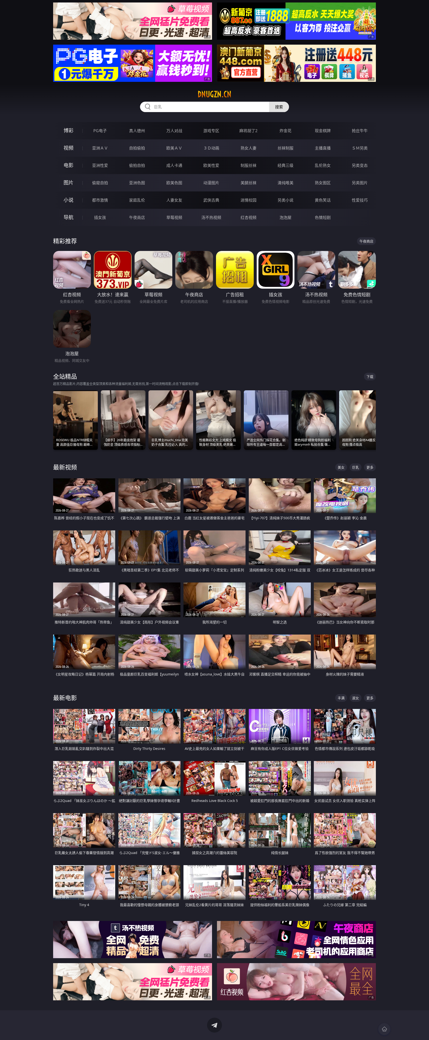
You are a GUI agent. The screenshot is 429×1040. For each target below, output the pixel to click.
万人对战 (174, 130)
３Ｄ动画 (211, 148)
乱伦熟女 (323, 165)
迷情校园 (248, 200)
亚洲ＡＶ (100, 148)
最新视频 (65, 467)
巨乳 (355, 467)
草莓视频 (174, 217)
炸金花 (285, 130)
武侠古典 (211, 200)
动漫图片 (211, 182)
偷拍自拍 (137, 165)
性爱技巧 (360, 200)
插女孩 (100, 217)
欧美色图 (174, 182)
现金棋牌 (323, 130)
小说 (68, 200)
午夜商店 (137, 217)
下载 (369, 376)
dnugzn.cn (214, 94)
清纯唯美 (285, 182)
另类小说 (285, 200)
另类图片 (360, 182)
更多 (369, 467)
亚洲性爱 (100, 165)
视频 (68, 148)
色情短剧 (323, 217)
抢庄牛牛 (360, 130)
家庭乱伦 (137, 200)
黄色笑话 (323, 200)
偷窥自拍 (100, 182)
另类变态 (360, 165)
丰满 (341, 698)
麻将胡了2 (248, 130)
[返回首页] (384, 1029)
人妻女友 (174, 200)
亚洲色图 (137, 182)
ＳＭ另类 (360, 148)
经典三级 (285, 165)
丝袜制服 (285, 148)
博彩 (68, 130)
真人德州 (137, 130)
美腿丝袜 (248, 182)
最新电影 (65, 698)
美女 (341, 467)
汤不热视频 (211, 217)
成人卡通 (174, 165)
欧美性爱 (211, 165)
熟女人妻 (248, 148)
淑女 (355, 698)
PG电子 (100, 130)
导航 (68, 217)
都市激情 (100, 200)
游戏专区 (211, 130)
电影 (68, 165)
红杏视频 (248, 217)
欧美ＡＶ (174, 148)
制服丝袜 (248, 165)
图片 (68, 182)
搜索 (279, 107)
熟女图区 (323, 182)
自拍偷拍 (137, 148)
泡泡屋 (285, 217)
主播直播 (323, 148)
